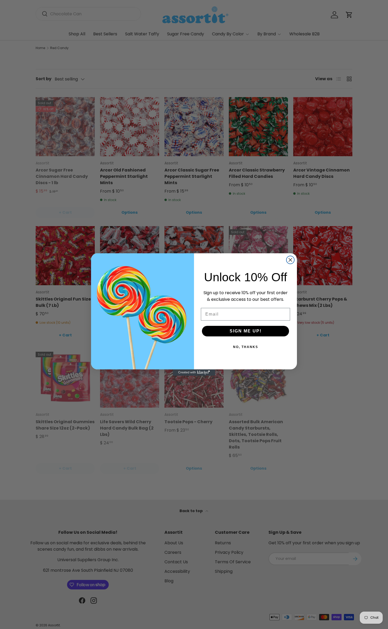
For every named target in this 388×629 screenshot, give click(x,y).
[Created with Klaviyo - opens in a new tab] (194, 372)
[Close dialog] (290, 260)
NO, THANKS (245, 347)
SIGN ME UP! (246, 331)
